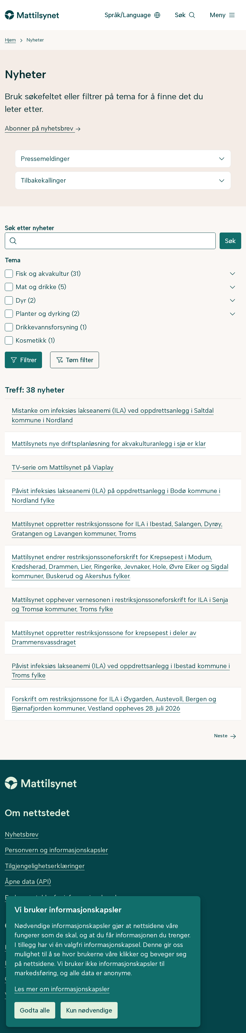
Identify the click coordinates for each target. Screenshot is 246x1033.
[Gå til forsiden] (32, 15)
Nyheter (35, 40)
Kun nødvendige (89, 1010)
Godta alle (35, 1010)
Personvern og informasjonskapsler (56, 850)
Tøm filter (79, 360)
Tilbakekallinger (43, 180)
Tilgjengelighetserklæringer (45, 866)
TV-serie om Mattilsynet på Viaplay (62, 467)
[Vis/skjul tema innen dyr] (232, 300)
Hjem (10, 40)
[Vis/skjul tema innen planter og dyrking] (232, 314)
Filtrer (28, 360)
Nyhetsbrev (21, 834)
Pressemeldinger (45, 158)
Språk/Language (128, 15)
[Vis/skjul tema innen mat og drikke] (232, 287)
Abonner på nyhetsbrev (40, 128)
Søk (230, 241)
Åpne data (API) (28, 881)
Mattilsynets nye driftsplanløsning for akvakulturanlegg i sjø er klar (109, 443)
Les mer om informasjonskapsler (62, 989)
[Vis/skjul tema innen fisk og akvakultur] (232, 273)
